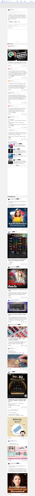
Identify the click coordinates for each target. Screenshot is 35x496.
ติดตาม (13, 9)
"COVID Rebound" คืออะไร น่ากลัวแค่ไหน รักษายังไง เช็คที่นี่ (17, 290)
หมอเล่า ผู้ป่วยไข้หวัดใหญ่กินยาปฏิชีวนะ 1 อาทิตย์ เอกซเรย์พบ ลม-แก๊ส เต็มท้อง (16, 339)
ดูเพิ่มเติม (12, 76)
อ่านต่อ (12, 206)
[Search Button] (4, 1)
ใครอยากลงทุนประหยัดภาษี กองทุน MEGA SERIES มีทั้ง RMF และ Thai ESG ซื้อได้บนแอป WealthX (17, 260)
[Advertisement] (17, 5)
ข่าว (18, 21)
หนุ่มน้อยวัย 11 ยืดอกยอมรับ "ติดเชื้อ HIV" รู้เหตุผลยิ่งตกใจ (17, 315)
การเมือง (15, 21)
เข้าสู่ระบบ (31, 1)
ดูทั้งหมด (17, 165)
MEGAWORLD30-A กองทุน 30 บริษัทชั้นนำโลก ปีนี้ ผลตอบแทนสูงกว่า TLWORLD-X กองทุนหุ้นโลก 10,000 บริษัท (17, 400)
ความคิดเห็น (11, 21)
